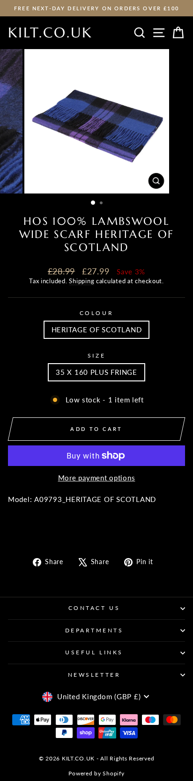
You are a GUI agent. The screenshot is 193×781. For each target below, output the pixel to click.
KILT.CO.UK (50, 32)
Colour (96, 312)
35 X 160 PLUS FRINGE (96, 372)
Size (96, 355)
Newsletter (94, 674)
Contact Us (94, 607)
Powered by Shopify (96, 773)
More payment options (96, 477)
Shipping (81, 281)
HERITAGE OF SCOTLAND (97, 329)
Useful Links (94, 652)
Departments (94, 630)
